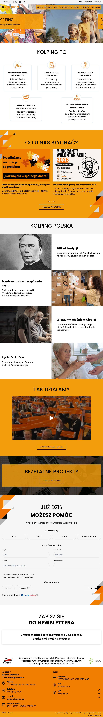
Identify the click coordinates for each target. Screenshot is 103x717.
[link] (26, 252)
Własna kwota (89, 536)
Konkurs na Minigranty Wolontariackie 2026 (23, 185)
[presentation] (26, 165)
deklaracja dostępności (86, 713)
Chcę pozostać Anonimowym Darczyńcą (18, 577)
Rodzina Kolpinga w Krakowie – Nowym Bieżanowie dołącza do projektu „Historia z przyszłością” (73, 187)
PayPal (8, 588)
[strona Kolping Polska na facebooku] (16, 2)
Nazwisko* (57, 550)
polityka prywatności (71, 713)
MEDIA (80, 2)
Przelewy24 (24, 588)
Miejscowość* (58, 561)
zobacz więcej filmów (51, 446)
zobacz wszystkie (51, 207)
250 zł (64, 536)
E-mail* (4, 561)
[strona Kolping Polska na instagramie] (24, 2)
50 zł (14, 536)
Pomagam (92, 588)
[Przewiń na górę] (100, 713)
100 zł (39, 536)
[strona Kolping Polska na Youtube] (20, 2)
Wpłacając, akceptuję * (19, 574)
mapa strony (59, 713)
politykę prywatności (27, 574)
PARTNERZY (97, 2)
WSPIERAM (95, 7)
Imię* (4, 550)
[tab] (48, 201)
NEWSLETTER (88, 2)
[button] (3, 21)
